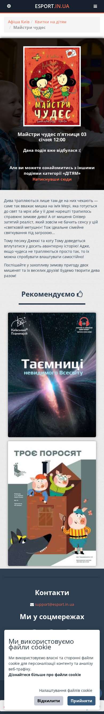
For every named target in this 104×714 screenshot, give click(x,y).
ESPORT (52, 6)
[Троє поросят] (52, 503)
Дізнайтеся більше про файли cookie (45, 674)
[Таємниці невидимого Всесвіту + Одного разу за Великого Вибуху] (52, 375)
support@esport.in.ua (54, 604)
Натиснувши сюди (52, 179)
